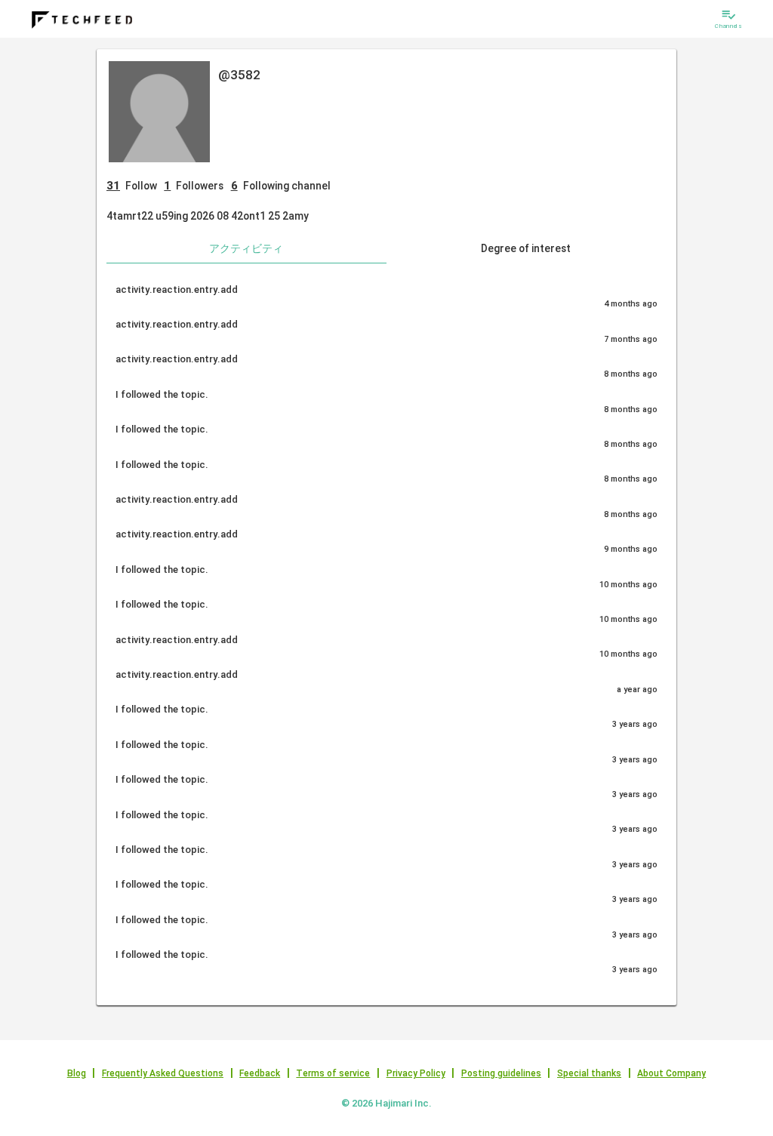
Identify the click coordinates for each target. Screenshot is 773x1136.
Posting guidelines (501, 1073)
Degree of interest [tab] (526, 248)
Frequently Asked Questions (162, 1073)
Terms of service (333, 1073)
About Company (671, 1073)
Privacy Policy (415, 1073)
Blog (76, 1073)
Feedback (259, 1073)
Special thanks (589, 1073)
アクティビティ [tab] (246, 248)
